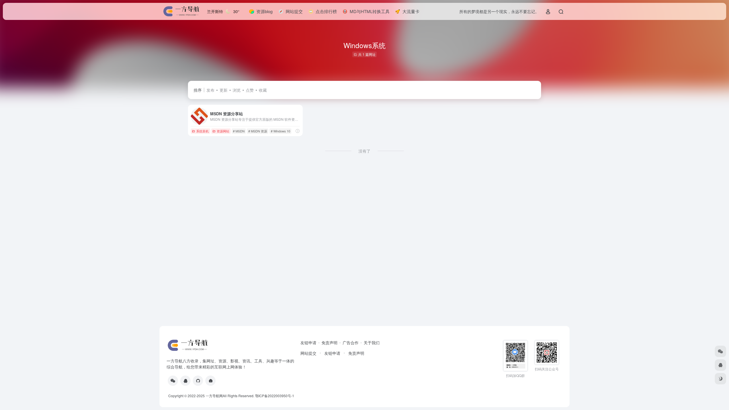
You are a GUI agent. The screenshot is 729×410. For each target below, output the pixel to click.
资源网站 (223, 131)
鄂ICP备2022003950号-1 (274, 395)
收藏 (263, 90)
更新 (224, 90)
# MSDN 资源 (257, 131)
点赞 (250, 90)
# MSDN (239, 131)
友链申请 (308, 342)
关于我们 (372, 342)
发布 (210, 90)
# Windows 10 (280, 131)
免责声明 (329, 342)
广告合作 (351, 342)
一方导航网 (214, 395)
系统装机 (202, 131)
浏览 (237, 90)
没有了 (364, 151)
